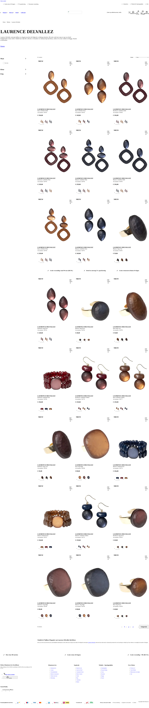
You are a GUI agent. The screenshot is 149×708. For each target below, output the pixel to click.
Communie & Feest (79, 672)
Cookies (134, 702)
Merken (77, 681)
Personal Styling (104, 670)
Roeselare (103, 673)
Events (102, 672)
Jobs (131, 673)
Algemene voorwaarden (126, 702)
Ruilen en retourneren (55, 673)
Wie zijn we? (132, 668)
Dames (2, 46)
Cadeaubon (78, 679)
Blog (77, 677)
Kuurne (102, 677)
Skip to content (3, 0)
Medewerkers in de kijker (135, 672)
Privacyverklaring (116, 702)
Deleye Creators (79, 673)
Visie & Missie (133, 670)
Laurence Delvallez (91, 642)
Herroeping (53, 677)
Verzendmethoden (54, 672)
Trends (77, 675)
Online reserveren (54, 675)
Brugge (102, 675)
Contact (52, 670)
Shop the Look (79, 668)
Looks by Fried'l (79, 670)
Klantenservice (53, 668)
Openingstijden (104, 668)
